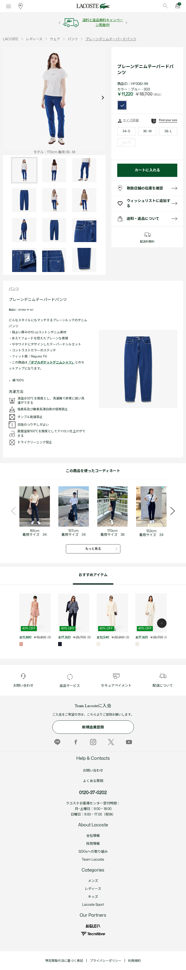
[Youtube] (129, 742)
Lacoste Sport (93, 904)
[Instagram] (93, 742)
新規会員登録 (93, 727)
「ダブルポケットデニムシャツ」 (51, 362)
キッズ (93, 896)
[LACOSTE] (93, 6)
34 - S (126, 131)
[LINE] (57, 742)
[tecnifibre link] (93, 934)
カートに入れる (147, 170)
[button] (162, 623)
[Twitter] (111, 742)
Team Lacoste (93, 859)
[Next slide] (103, 98)
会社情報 (93, 835)
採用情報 (93, 843)
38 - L (167, 131)
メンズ (93, 880)
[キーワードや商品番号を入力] (165, 6)
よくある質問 (93, 780)
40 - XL (126, 142)
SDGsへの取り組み (93, 851)
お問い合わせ (93, 770)
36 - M (147, 131)
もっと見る (93, 548)
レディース (93, 888)
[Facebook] (75, 742)
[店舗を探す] (21, 6)
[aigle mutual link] (93, 926)
